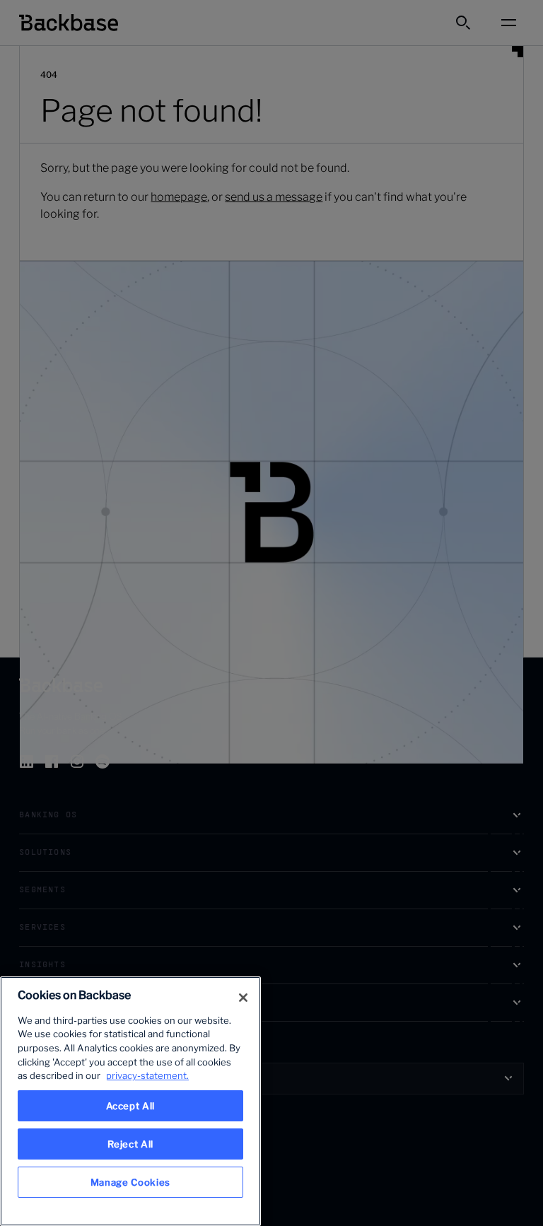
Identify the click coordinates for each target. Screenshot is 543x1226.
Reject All (130, 1144)
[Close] (243, 997)
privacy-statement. (147, 1075)
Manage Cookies (130, 1182)
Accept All (131, 1105)
